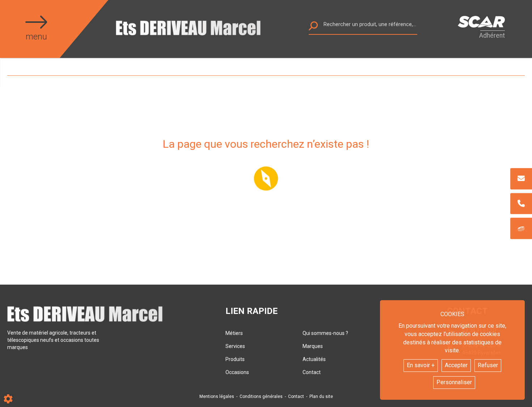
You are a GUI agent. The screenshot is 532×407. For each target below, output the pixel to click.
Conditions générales (261, 396)
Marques (313, 346)
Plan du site (321, 396)
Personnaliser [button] (454, 382)
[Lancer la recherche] (313, 27)
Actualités (314, 359)
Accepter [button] (456, 365)
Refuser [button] (488, 365)
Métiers (234, 333)
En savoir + (421, 365)
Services (235, 346)
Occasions (237, 372)
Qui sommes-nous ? (325, 333)
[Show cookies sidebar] (8, 398)
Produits (235, 359)
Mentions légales (216, 396)
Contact (312, 372)
